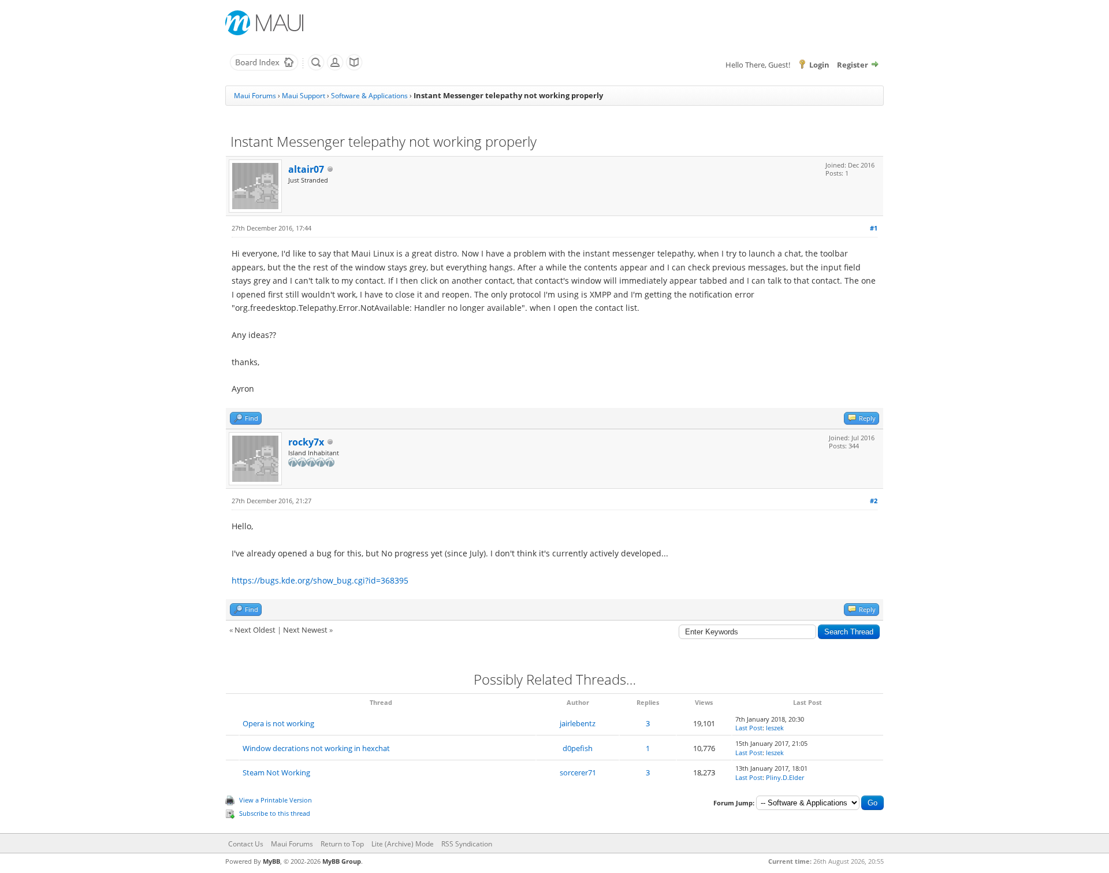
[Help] (354, 68)
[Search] (316, 68)
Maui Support (303, 96)
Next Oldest (255, 630)
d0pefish (578, 748)
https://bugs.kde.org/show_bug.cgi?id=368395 (320, 580)
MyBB (271, 861)
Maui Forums (255, 96)
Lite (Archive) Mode (402, 844)
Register (852, 65)
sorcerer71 (578, 772)
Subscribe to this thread (274, 813)
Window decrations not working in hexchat (316, 748)
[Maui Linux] (265, 23)
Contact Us (245, 844)
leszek (775, 727)
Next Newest (305, 630)
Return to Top (342, 844)
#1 (873, 228)
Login (819, 65)
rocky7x (306, 442)
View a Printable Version (275, 800)
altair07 (306, 169)
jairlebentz (578, 723)
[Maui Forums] (264, 68)
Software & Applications (369, 96)
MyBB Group (341, 861)
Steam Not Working (276, 772)
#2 (873, 500)
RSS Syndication (466, 844)
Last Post (748, 727)
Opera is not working (278, 723)
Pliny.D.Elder (785, 777)
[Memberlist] (335, 68)
